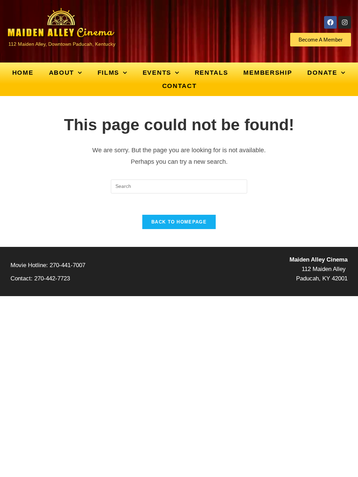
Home (23, 72)
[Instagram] (344, 22)
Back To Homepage (179, 222)
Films (109, 72)
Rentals (211, 72)
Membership (267, 72)
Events (157, 72)
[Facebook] (330, 22)
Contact (179, 85)
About (61, 72)
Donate (322, 72)
